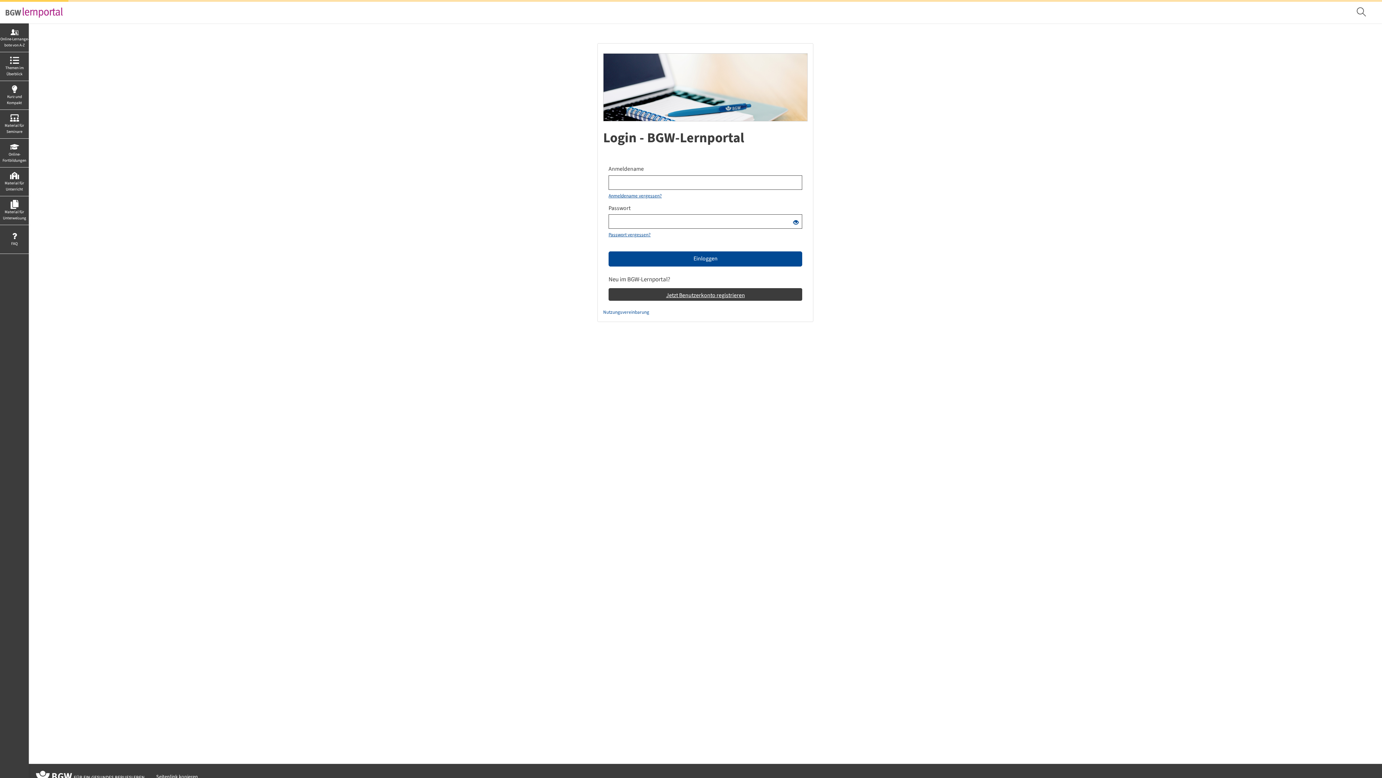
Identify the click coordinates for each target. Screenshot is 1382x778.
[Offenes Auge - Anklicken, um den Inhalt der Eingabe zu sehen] (796, 223)
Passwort (620, 208)
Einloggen (706, 259)
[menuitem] (1362, 12)
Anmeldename (626, 169)
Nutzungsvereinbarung (626, 312)
